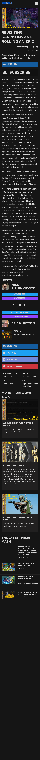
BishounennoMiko (21, 312)
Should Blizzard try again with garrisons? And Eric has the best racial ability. (19, 56)
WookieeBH (21, 294)
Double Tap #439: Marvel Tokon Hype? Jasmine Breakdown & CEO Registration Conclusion (28, 580)
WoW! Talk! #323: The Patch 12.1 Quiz (26, 565)
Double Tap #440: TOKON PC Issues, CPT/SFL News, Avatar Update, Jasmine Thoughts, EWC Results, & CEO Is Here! (27, 551)
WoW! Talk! (18, 331)
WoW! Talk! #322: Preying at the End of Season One (28, 593)
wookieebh (21, 298)
